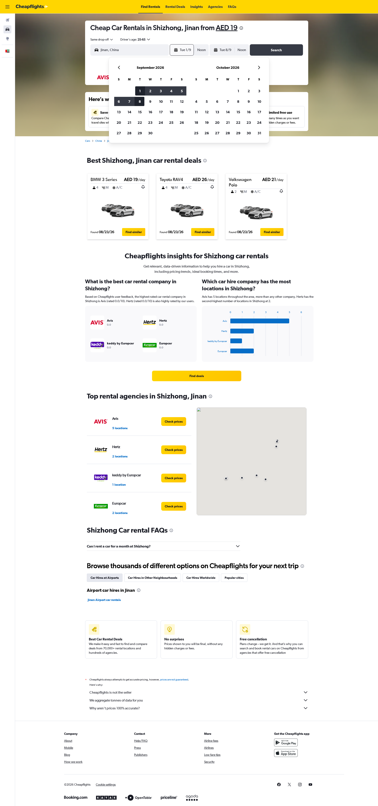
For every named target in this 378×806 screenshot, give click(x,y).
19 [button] (182, 112)
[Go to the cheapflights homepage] (32, 7)
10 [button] (161, 101)
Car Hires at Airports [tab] (105, 577)
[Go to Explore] (7, 38)
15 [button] (140, 112)
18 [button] (171, 112)
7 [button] (129, 101)
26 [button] (182, 122)
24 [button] (161, 122)
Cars (87, 140)
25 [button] (171, 122)
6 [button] (119, 101)
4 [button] (171, 91)
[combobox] (102, 39)
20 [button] (119, 122)
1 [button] (140, 91)
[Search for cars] (7, 29)
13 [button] (119, 112)
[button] (7, 7)
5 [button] (182, 91)
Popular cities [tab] (234, 577)
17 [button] (161, 112)
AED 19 (227, 27)
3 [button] (161, 91)
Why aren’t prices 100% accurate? (114, 708)
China (98, 140)
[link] (196, 376)
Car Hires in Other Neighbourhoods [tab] (152, 577)
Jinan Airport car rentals (104, 600)
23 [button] (150, 122)
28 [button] (129, 133)
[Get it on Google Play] (286, 742)
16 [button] (150, 112)
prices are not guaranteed (174, 679)
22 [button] (140, 122)
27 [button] (119, 133)
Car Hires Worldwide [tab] (200, 577)
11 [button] (171, 101)
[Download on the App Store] (286, 753)
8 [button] (140, 101)
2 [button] (150, 91)
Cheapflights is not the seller (110, 692)
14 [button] (129, 112)
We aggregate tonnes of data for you (116, 700)
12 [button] (182, 101)
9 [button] (150, 101)
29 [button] (140, 133)
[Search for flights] (7, 20)
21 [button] (129, 122)
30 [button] (150, 133)
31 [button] (259, 133)
